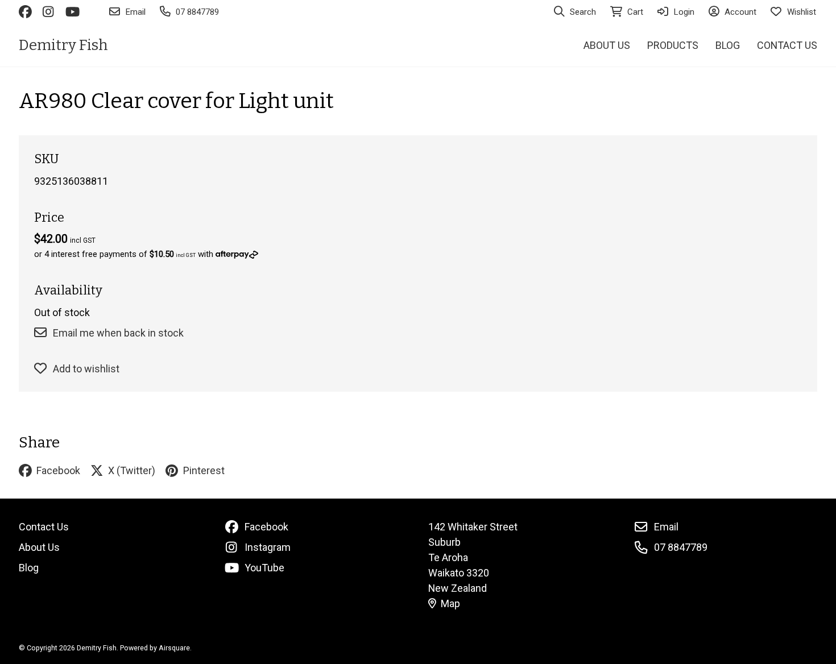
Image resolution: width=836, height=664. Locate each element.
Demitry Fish (63, 45)
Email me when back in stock (118, 333)
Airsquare (174, 648)
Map (450, 603)
